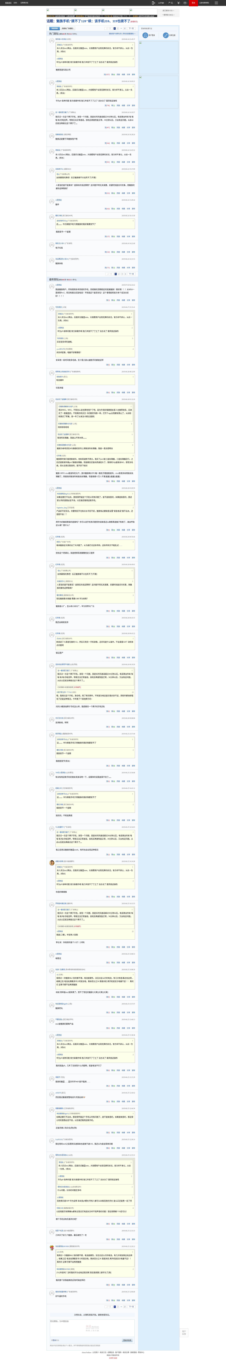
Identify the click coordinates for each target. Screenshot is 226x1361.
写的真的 (58, 307)
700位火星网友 (60, 773)
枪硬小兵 (58, 788)
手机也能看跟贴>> (129, 34)
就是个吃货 (59, 1231)
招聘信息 (111, 1352)
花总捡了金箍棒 (60, 399)
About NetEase (86, 1352)
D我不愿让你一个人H (64, 692)
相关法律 (126, 1352)
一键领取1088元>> (168, 15)
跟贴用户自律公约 (115, 34)
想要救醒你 (59, 1108)
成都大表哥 (59, 861)
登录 (193, 3)
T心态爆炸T (59, 827)
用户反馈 (184, 1332)
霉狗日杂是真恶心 (61, 1155)
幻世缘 (59, 456)
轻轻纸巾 (60, 377)
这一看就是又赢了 (61, 112)
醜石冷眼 (58, 216)
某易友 (59, 45)
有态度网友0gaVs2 (63, 494)
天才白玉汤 (59, 718)
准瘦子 (57, 1077)
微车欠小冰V (59, 243)
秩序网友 (58, 734)
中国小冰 (60, 1208)
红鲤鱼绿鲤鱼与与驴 (66, 407)
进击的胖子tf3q (62, 221)
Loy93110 (58, 1139)
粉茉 (58, 542)
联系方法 (103, 1352)
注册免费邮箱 (204, 3)
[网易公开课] (161, 3)
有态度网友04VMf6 (62, 1246)
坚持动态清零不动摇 (62, 664)
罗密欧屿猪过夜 (60, 903)
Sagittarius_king (62, 508)
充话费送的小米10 (61, 259)
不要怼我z (58, 1019)
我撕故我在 (59, 134)
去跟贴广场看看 (67, 28)
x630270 (58, 1093)
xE (57, 975)
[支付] (179, 3)
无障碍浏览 (24, 3)
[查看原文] (134, 22)
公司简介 (95, 1352)
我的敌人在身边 (60, 39)
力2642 (59, 639)
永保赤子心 (59, 169)
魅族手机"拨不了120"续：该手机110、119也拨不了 (93, 21)
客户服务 (118, 1352)
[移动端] (153, 3)
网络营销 (133, 1352)
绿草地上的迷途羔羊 (62, 372)
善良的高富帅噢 (60, 1292)
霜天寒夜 (60, 595)
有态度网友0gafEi (61, 1004)
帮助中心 (141, 1352)
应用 (15, 3)
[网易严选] (171, 3)
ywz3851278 (61, 349)
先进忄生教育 (60, 970)
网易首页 (8, 3)
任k (58, 174)
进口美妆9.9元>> (168, 11)
